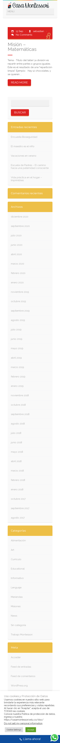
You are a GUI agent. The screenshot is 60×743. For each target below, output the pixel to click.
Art (12, 549)
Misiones (15, 606)
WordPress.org (19, 685)
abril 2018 (16, 461)
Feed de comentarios (23, 676)
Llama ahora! (32, 739)
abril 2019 (16, 357)
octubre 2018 (18, 404)
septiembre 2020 (20, 226)
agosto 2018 (18, 423)
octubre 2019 (18, 301)
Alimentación (18, 540)
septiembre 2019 (20, 310)
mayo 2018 (17, 451)
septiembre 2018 (20, 414)
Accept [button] (30, 729)
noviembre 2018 (20, 395)
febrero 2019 (18, 376)
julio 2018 (16, 433)
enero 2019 (17, 386)
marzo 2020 (17, 263)
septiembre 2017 (20, 508)
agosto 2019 (18, 320)
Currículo (16, 559)
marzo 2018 (17, 470)
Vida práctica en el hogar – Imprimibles (26, 179)
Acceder (16, 657)
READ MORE (19, 82)
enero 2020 (17, 282)
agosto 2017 (18, 517)
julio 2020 (16, 235)
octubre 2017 (18, 498)
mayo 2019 (17, 348)
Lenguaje (16, 587)
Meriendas (17, 597)
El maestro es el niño (22, 146)
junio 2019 (16, 339)
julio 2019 (16, 329)
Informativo (17, 578)
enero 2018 (17, 489)
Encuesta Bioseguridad (24, 137)
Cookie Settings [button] (14, 729)
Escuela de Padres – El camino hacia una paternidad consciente (30, 166)
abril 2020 (16, 254)
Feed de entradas (21, 666)
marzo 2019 (17, 367)
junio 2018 (16, 442)
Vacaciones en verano (23, 155)
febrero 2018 (18, 480)
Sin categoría (18, 625)
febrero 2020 (18, 273)
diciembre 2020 (19, 216)
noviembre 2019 (20, 292)
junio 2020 (16, 244)
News (14, 615)
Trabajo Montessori (21, 634)
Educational (18, 568)
